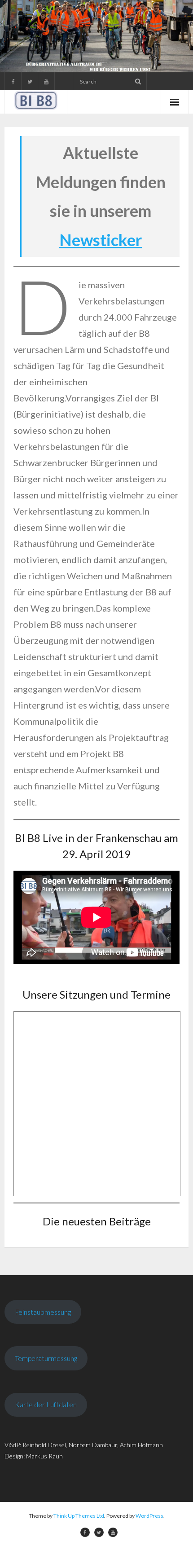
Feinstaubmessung (43, 1312)
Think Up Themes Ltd (78, 1515)
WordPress (149, 1515)
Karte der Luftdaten (46, 1404)
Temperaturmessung (46, 1358)
